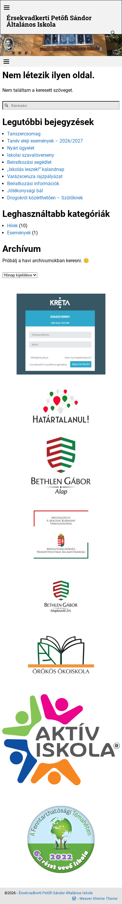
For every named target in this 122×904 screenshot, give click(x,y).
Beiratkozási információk (33, 183)
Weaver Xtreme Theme (98, 898)
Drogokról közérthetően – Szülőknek (45, 198)
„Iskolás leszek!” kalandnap (35, 169)
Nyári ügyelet (20, 148)
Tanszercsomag (24, 134)
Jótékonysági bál (25, 190)
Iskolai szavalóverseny (30, 155)
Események (19, 233)
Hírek (12, 225)
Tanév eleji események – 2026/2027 (45, 141)
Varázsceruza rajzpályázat (34, 176)
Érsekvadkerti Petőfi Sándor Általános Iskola (49, 21)
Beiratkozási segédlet (29, 162)
